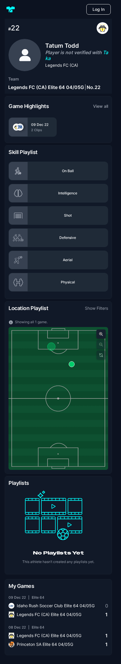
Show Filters (96, 308)
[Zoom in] (101, 334)
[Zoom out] (101, 344)
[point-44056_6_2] (51, 347)
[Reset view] (101, 355)
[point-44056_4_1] (72, 364)
